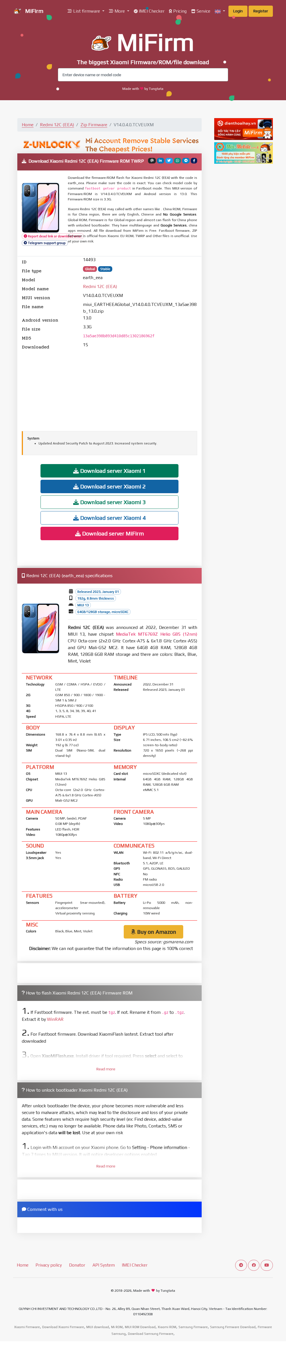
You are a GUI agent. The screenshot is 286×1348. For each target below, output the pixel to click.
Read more (105, 1069)
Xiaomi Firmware (27, 1327)
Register (260, 11)
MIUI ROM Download (140, 1327)
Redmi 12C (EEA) (57, 124)
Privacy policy (48, 1265)
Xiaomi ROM (167, 1327)
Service (203, 11)
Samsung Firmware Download (233, 1327)
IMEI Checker (151, 11)
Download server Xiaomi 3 (112, 502)
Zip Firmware (93, 124)
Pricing (179, 11)
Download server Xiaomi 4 (112, 517)
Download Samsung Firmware (150, 1333)
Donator (77, 1265)
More (119, 11)
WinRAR (55, 1019)
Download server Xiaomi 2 (112, 486)
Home (28, 124)
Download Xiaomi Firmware (63, 1327)
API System (103, 1265)
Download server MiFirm (112, 533)
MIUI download (97, 1327)
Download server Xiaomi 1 (112, 470)
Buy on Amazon (156, 931)
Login (238, 11)
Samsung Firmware (193, 1327)
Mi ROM (117, 1327)
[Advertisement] (109, 389)
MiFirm (33, 11)
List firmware (86, 11)
